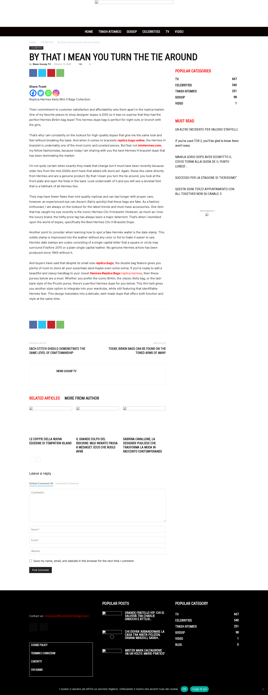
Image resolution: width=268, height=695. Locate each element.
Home (32, 42)
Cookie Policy (39, 645)
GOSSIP (132, 32)
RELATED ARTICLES (44, 398)
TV (167, 32)
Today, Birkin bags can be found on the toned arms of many (137, 351)
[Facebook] (33, 73)
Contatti (36, 661)
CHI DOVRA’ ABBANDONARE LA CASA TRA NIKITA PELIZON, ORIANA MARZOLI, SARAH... (144, 635)
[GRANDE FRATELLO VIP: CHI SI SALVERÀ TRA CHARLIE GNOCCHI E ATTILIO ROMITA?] (112, 618)
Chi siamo (37, 669)
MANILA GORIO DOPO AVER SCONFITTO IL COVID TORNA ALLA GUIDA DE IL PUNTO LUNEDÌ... (203, 161)
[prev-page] (31, 459)
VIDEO (179, 32)
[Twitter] (42, 73)
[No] (263, 689)
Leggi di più (199, 688)
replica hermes (131, 273)
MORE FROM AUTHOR (82, 398)
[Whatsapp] (48, 93)
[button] (234, 32)
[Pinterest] (51, 73)
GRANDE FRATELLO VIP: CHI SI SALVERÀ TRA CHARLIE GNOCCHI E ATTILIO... (144, 616)
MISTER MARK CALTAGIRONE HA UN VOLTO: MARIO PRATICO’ (145, 652)
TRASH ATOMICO (109, 32)
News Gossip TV (42, 64)
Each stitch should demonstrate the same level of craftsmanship (57, 351)
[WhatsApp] (60, 73)
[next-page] (38, 459)
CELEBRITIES (151, 32)
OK (184, 688)
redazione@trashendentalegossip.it (66, 616)
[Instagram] (56, 93)
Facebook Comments (67, 483)
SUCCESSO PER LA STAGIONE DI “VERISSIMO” (206, 178)
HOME (89, 32)
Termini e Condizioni (43, 653)
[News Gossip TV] (134, 13)
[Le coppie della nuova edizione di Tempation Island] (50, 421)
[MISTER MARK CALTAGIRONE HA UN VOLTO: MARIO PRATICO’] (112, 656)
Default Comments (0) (41, 483)
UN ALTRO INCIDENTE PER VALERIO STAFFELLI (206, 129)
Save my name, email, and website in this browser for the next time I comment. (83, 560)
